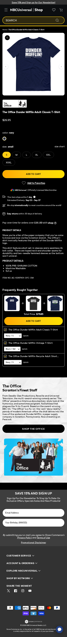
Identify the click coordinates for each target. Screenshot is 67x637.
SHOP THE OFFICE (33, 428)
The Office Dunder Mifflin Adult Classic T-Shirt (33, 329)
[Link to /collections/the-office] (31, 104)
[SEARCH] (59, 20)
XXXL (9, 162)
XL (36, 154)
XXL (48, 154)
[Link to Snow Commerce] (33, 622)
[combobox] (33, 20)
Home (4, 30)
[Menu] (6, 9)
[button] (5, 66)
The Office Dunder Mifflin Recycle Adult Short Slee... (32, 357)
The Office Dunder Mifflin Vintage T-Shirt (30, 342)
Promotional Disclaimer (33, 542)
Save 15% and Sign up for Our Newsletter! (33, 2)
